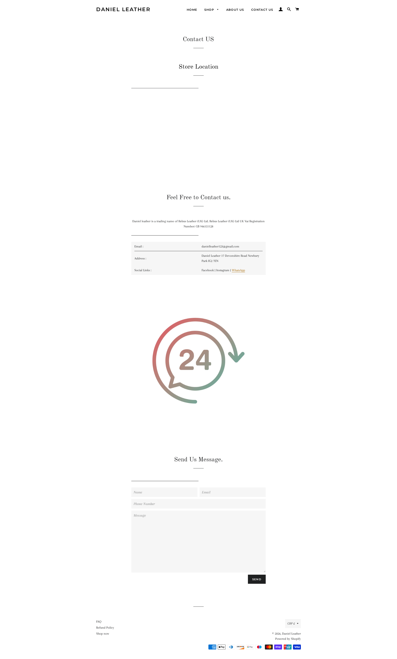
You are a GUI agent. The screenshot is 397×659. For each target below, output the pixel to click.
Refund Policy (105, 627)
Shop (209, 10)
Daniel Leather (123, 9)
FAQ (98, 621)
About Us (235, 10)
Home (192, 10)
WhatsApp (238, 270)
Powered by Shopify (288, 639)
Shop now (102, 633)
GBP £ (291, 623)
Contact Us (262, 10)
